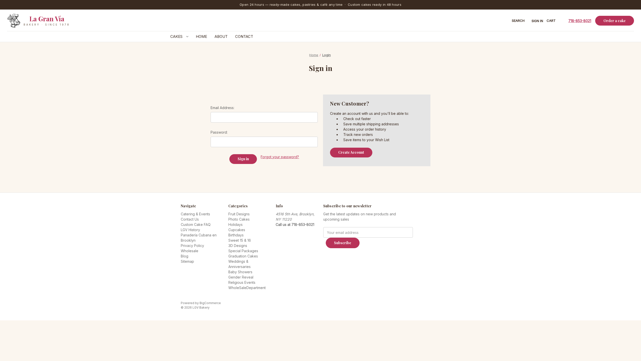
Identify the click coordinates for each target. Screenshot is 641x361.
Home (201, 36)
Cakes (177, 36)
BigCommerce (210, 303)
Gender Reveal (240, 277)
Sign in (537, 21)
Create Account (351, 152)
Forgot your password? (280, 157)
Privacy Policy (192, 245)
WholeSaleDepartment (247, 288)
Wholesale (189, 251)
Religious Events (241, 282)
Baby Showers (240, 272)
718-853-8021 (579, 21)
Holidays (235, 224)
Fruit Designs (239, 214)
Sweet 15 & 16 (239, 240)
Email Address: (222, 108)
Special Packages (243, 251)
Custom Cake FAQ (196, 224)
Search (518, 21)
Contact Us (190, 219)
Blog (184, 256)
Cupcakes (236, 230)
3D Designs (237, 245)
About (221, 36)
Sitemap (187, 261)
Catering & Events (195, 214)
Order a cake (614, 20)
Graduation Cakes (243, 256)
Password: (219, 132)
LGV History (190, 230)
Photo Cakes (239, 219)
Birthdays (236, 235)
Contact (244, 36)
